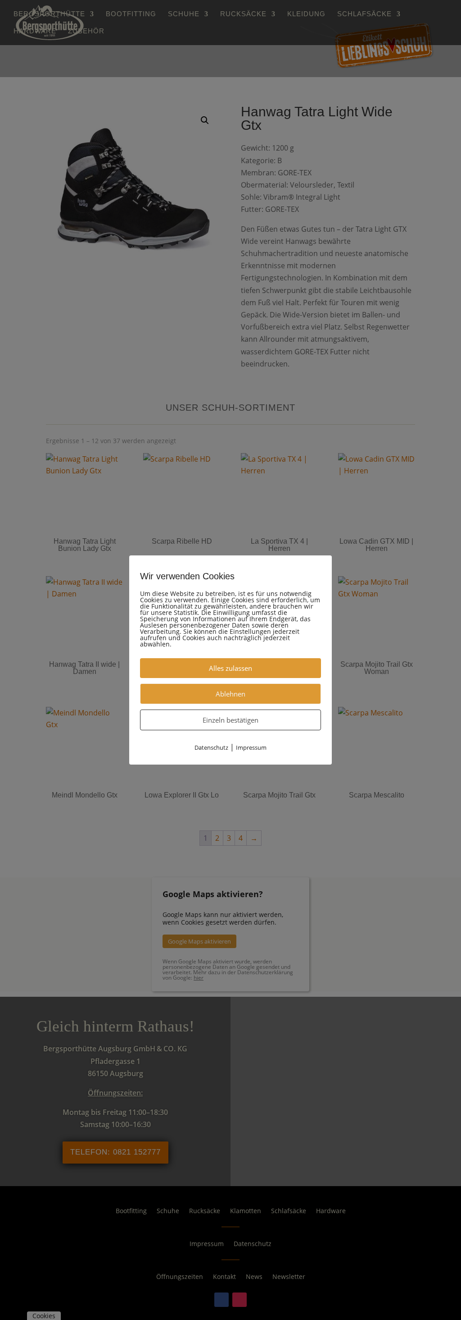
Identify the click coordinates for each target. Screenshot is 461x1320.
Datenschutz (211, 747)
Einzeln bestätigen (230, 719)
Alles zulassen (230, 668)
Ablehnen (230, 693)
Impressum (251, 747)
